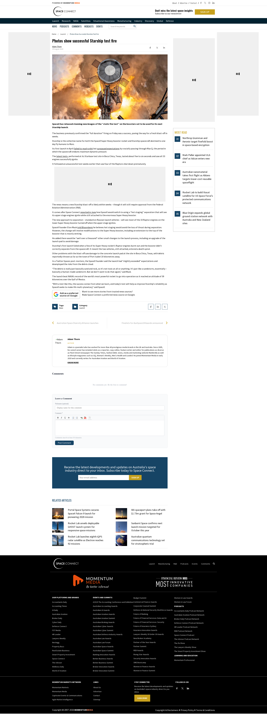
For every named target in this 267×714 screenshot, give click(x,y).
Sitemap (96, 699)
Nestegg (55, 642)
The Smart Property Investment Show (190, 651)
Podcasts (184, 564)
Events (99, 26)
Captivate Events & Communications (67, 695)
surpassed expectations (108, 148)
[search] (135, 26)
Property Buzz (58, 646)
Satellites (86, 20)
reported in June (88, 212)
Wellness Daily (58, 666)
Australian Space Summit (103, 650)
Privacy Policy (187, 710)
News (54, 26)
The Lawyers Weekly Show (185, 647)
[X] (182, 688)
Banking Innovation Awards (104, 654)
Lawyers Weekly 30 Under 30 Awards (149, 634)
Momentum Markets (60, 687)
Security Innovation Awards (145, 658)
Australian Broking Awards (104, 622)
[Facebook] (176, 688)
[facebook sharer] (150, 47)
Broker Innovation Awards (103, 666)
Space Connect (58, 658)
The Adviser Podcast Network (186, 639)
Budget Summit (140, 598)
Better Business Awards (103, 658)
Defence (170, 20)
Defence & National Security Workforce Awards (153, 610)
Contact (193, 2)
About (174, 2)
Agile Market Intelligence (62, 699)
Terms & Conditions (205, 710)
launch (82, 308)
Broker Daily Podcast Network (186, 619)
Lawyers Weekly (59, 638)
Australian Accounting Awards (105, 606)
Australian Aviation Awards (104, 614)
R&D (175, 564)
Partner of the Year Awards (145, 642)
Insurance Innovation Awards (145, 630)
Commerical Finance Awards (145, 602)
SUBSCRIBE (142, 698)
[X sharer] (157, 47)
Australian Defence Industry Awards (108, 634)
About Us (97, 687)
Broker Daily (57, 618)
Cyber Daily (56, 622)
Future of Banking (141, 614)
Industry (138, 20)
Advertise (183, 2)
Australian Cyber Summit (103, 630)
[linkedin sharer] (164, 47)
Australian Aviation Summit (104, 618)
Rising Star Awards (141, 654)
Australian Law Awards (102, 638)
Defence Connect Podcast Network (189, 623)
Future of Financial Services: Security (149, 622)
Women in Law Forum (183, 602)
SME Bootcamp (140, 662)
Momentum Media (59, 691)
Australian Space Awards (103, 646)
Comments (76, 26)
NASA (75, 20)
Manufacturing (124, 20)
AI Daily (55, 610)
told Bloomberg (85, 227)
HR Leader (56, 634)
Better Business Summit (103, 662)
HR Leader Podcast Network (186, 627)
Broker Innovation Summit (103, 670)
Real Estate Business (61, 650)
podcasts (64, 26)
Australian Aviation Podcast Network (189, 615)
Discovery (149, 20)
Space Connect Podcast (184, 635)
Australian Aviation (59, 614)
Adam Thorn (57, 46)
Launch (55, 20)
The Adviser (57, 662)
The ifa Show (179, 643)
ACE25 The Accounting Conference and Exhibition (113, 602)
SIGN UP (204, 12)
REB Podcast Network (183, 631)
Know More (73, 362)
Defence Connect (59, 626)
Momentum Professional (184, 660)
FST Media (56, 630)
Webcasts (88, 26)
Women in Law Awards (183, 598)
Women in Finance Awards (144, 666)
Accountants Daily (59, 602)
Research (66, 20)
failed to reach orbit (83, 148)
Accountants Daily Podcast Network (189, 611)
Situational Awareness (104, 20)
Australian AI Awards (101, 610)
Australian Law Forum (101, 642)
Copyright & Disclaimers (166, 710)
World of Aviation (59, 670)
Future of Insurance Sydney (145, 626)
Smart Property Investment (63, 654)
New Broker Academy (142, 638)
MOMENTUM (71, 3)
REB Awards (138, 650)
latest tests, (62, 156)
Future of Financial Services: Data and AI (150, 618)
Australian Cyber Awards (103, 626)
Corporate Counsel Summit (145, 606)
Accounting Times (59, 606)
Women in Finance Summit (144, 670)
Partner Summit (140, 646)
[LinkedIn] (188, 688)
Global (160, 20)
